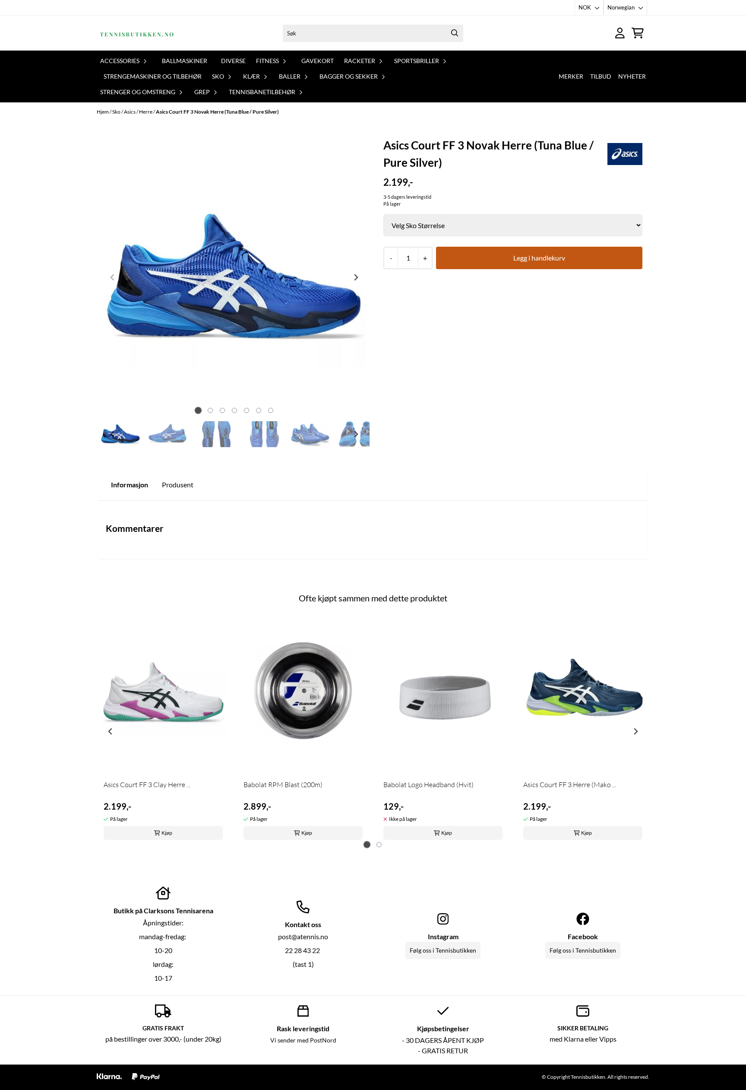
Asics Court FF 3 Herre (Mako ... (569, 784)
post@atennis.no (303, 936)
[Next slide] (356, 277)
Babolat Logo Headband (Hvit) (428, 784)
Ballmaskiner (184, 60)
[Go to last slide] (113, 434)
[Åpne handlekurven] (637, 33)
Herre (146, 111)
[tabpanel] (163, 728)
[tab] (198, 410)
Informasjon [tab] (129, 484)
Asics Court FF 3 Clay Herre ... (147, 784)
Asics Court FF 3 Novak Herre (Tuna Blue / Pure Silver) (217, 111)
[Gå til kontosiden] (620, 33)
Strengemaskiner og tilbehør (153, 76)
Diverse (233, 60)
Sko (116, 111)
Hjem (103, 111)
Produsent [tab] (177, 484)
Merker (571, 76)
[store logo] (137, 33)
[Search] (454, 33)
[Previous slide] (113, 277)
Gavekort (317, 60)
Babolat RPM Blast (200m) (282, 784)
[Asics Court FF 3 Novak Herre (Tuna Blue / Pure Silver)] (234, 277)
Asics (130, 111)
